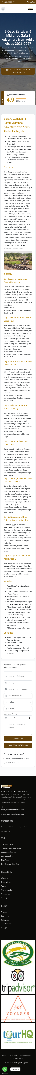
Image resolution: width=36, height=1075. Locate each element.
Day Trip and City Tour (10, 864)
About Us (4, 878)
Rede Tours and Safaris (9, 792)
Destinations (5, 882)
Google (4, 928)
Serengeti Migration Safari (11, 848)
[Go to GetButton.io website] (5, 1073)
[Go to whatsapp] (4, 1069)
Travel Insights (6, 890)
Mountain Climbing (8, 852)
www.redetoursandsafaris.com (12, 814)
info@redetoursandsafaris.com (12, 809)
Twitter (4, 912)
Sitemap (4, 898)
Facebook (4, 916)
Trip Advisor (6, 924)
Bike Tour (5, 860)
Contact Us (5, 894)
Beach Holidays (7, 856)
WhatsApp (31, 2)
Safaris (3, 886)
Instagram (5, 920)
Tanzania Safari (7, 844)
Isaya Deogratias (22, 1063)
